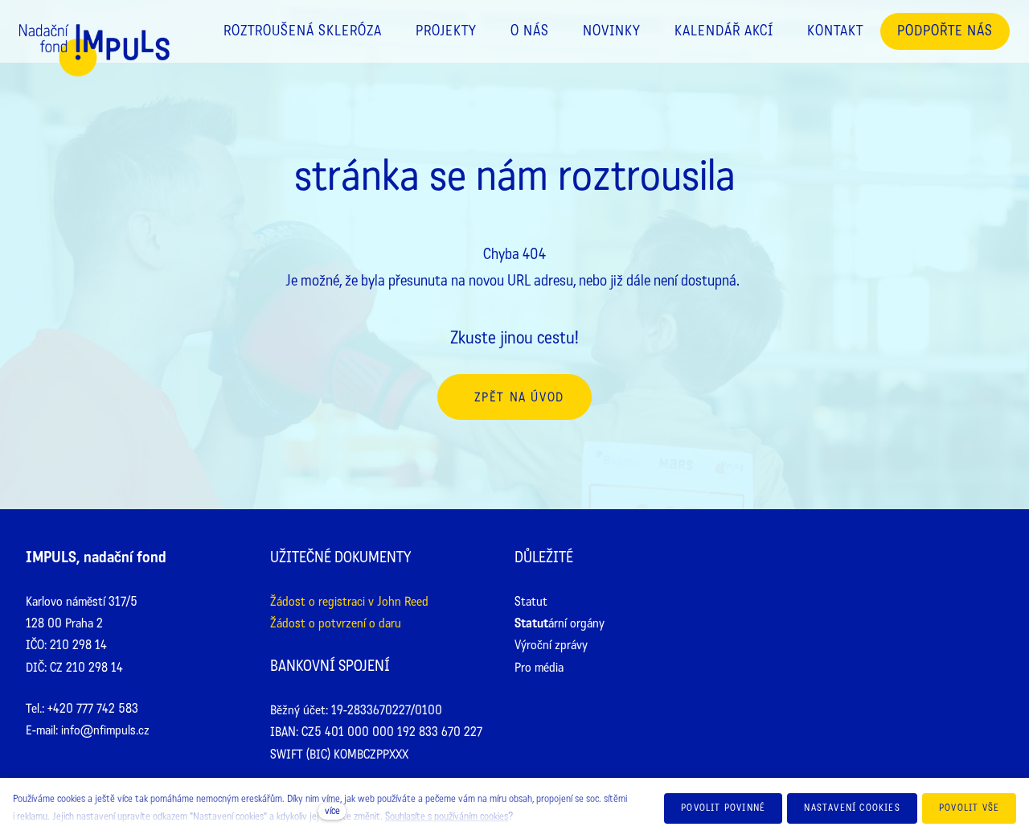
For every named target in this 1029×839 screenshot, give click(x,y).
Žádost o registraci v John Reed (349, 601)
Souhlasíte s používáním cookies (446, 816)
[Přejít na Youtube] (932, 559)
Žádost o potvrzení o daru (335, 623)
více (332, 810)
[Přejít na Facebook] (831, 559)
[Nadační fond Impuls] (94, 66)
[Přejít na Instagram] (881, 559)
